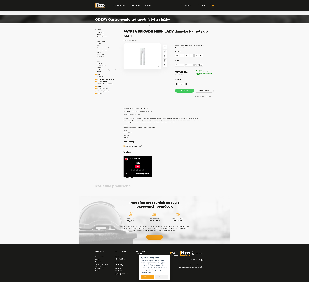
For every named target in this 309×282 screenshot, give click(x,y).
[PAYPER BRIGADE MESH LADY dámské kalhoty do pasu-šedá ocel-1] (165, 56)
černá (189, 65)
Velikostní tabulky (99, 256)
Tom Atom (201, 267)
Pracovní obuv (99, 261)
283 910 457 (118, 268)
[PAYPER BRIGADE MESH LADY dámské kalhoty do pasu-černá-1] (165, 65)
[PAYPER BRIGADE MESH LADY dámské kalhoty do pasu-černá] (165, 61)
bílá (179, 65)
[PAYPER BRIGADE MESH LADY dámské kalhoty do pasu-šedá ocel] (165, 52)
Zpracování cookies (146, 272)
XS (177, 55)
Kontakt (148, 5)
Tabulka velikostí (182, 47)
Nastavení (161, 276)
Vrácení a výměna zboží (101, 264)
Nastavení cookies (183, 267)
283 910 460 (118, 270)
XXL (201, 55)
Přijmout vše (147, 276)
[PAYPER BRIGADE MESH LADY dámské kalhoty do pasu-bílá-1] (165, 47)
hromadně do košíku (204, 90)
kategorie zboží (120, 5)
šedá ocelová (199, 65)
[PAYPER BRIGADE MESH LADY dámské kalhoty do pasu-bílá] (142, 56)
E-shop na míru (191, 267)
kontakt (154, 237)
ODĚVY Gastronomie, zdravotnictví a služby (113, 25)
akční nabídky (135, 5)
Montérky (97, 259)
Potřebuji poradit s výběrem (204, 96)
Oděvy (99, 25)
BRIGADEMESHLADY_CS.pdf (133, 146)
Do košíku (185, 90)
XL (196, 55)
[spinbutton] (182, 84)
